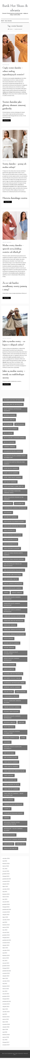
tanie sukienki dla (10, 780)
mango (6, 592)
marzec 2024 (6, 927)
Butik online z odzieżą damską (14, 437)
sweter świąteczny (10, 757)
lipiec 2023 (5, 947)
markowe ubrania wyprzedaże (14, 634)
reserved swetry (9, 722)
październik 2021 (7, 1001)
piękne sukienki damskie (12, 707)
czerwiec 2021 (6, 1011)
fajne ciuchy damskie (11, 472)
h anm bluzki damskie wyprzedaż (15, 508)
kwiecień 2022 (6, 986)
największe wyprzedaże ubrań (14, 682)
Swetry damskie (7, 160)
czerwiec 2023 (6, 950)
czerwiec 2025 (6, 889)
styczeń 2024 (6, 932)
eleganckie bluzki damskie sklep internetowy (15, 456)
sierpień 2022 (6, 975)
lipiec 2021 (5, 1009)
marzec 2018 (6, 1037)
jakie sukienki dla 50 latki (12, 535)
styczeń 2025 (6, 901)
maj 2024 (5, 922)
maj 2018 (5, 1032)
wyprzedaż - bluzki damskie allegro (13, 829)
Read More (6, 120)
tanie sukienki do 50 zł (11, 784)
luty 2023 (5, 960)
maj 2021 (5, 1014)
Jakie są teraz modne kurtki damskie (13, 553)
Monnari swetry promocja (13, 673)
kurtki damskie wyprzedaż (13, 583)
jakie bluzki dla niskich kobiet (14, 521)
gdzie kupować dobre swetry (14, 486)
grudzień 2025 (6, 873)
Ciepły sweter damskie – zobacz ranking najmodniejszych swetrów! (13, 71)
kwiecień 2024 (6, 924)
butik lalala (20, 424)
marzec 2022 (6, 988)
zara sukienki (8, 844)
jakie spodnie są (9, 530)
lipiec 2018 (5, 1029)
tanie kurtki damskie (11, 766)
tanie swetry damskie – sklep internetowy (13, 794)
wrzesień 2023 (6, 942)
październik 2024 (7, 909)
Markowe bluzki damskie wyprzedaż (12, 598)
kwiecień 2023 (6, 955)
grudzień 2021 (6, 996)
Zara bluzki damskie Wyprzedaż (14, 839)
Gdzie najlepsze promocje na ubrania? (13, 498)
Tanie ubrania (8, 799)
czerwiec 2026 (6, 858)
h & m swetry (19, 503)
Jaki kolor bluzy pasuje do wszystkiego (13, 564)
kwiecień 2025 (6, 894)
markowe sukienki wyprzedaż (14, 616)
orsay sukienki (21, 691)
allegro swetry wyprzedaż (13, 404)
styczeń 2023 (6, 963)
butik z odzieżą (9, 442)
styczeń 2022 (6, 993)
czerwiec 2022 (6, 981)
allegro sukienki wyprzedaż (13, 400)
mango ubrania (17, 592)
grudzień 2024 (6, 904)
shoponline (6, 64)
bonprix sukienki (9, 415)
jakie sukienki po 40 (10, 539)
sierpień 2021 (6, 1006)
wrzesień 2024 (6, 912)
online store (8, 691)
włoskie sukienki (9, 835)
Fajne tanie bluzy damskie (12, 477)
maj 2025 (5, 891)
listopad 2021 (6, 998)
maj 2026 (5, 861)
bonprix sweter (9, 419)
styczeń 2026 (6, 871)
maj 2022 (5, 983)
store (23, 737)
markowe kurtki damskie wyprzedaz (12, 610)
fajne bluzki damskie (11, 468)
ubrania (6, 817)
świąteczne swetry (10, 848)
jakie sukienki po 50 (10, 544)
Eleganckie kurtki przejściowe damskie (14, 463)
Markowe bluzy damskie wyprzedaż (12, 604)
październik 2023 (7, 940)
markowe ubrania (10, 625)
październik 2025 (7, 878)
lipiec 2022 (5, 978)
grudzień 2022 (6, 965)
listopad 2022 (6, 968)
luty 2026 (5, 868)
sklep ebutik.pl (9, 726)
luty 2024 (5, 930)
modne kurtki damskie (11, 643)
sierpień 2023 (6, 945)
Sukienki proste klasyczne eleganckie (13, 747)
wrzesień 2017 (6, 1044)
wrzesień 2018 (6, 1024)
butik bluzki (8, 424)
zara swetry (20, 844)
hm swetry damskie (10, 517)
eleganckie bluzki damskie (13, 451)
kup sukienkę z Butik (10, 579)
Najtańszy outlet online (12, 678)
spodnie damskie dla (11, 737)
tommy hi (7, 808)
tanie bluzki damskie (11, 762)
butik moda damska (10, 428)
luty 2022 (5, 991)
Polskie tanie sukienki (11, 711)
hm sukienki (8, 512)
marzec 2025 (6, 896)
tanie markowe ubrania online (14, 771)
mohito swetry (9, 669)
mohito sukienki (9, 664)
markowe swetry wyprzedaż (13, 620)
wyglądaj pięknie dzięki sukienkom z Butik (12, 823)
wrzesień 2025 (6, 881)
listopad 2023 (6, 937)
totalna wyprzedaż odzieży (13, 813)
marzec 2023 (6, 958)
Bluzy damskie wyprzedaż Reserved (12, 409)
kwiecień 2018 (6, 1034)
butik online (8, 433)
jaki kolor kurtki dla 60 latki (14, 570)
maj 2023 (5, 952)
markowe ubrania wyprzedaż (14, 629)
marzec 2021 (6, 1019)
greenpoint (8, 503)
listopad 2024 (6, 906)
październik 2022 (7, 970)
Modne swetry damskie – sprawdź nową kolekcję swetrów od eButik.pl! (13, 248)
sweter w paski (9, 753)
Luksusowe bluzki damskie (12, 588)
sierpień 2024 (6, 914)
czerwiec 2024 (6, 919)
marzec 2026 (6, 866)
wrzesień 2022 (6, 973)
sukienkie (7, 742)
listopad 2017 (6, 1042)
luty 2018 (5, 1039)
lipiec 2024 (5, 917)
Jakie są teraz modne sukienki (14, 559)
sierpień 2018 (6, 1027)
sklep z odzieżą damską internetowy (12, 732)
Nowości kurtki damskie (12, 687)
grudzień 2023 (6, 935)
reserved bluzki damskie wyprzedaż (12, 717)
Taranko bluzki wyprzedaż (13, 804)
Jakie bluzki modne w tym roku (14, 526)
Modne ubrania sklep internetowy (11, 653)
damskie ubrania (9, 446)
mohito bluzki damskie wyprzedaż (11, 659)
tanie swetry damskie (11, 789)
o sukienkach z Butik (11, 696)
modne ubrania (9, 647)
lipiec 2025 (5, 886)
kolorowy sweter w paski (12, 574)
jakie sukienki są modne (12, 548)
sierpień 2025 (6, 884)
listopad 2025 (6, 876)
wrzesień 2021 (6, 1004)
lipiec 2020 (5, 1021)
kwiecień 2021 (6, 1016)
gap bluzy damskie (10, 481)
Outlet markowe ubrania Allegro (12, 701)
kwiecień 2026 (6, 863)
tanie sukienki (8, 775)
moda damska (8, 638)
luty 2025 (5, 899)
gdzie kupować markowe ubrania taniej (12, 491)
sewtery (21, 722)
